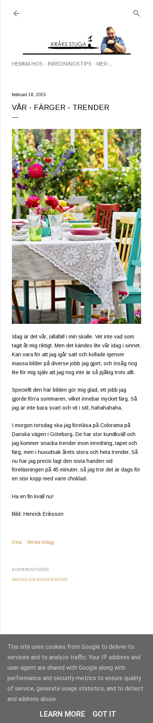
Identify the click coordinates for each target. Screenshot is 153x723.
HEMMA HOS (27, 64)
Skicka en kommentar (40, 579)
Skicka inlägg (40, 542)
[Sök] (136, 11)
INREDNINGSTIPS (70, 64)
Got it (104, 714)
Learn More (62, 714)
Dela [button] (17, 542)
